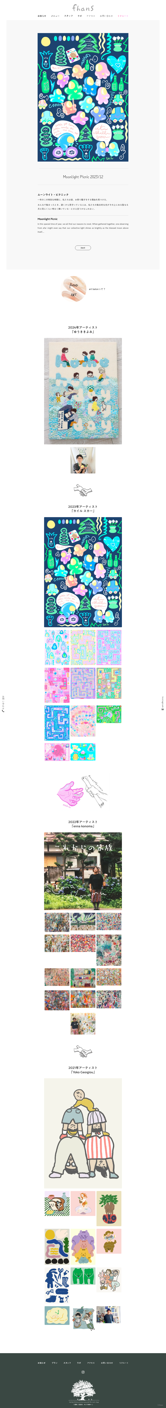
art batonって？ (97, 289)
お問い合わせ (106, 15)
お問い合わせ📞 (3, 704)
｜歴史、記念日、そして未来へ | (83, 1404)
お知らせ (42, 15)
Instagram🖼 (163, 704)
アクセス (91, 15)
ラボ (80, 15)
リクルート (122, 15)
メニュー (55, 15)
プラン (55, 1363)
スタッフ (68, 15)
